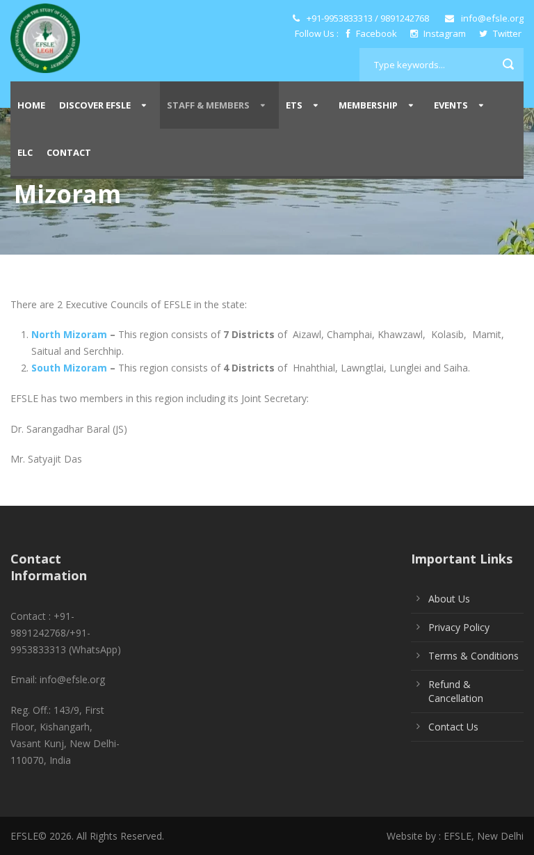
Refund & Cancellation (455, 691)
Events (451, 105)
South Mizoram (69, 367)
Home (31, 105)
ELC (25, 152)
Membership (368, 105)
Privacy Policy (459, 627)
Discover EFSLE (95, 105)
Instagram (444, 33)
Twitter (506, 33)
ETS (294, 105)
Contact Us (453, 726)
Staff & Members (208, 105)
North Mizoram (69, 334)
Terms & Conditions (473, 655)
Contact (69, 152)
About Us (449, 598)
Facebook (376, 33)
